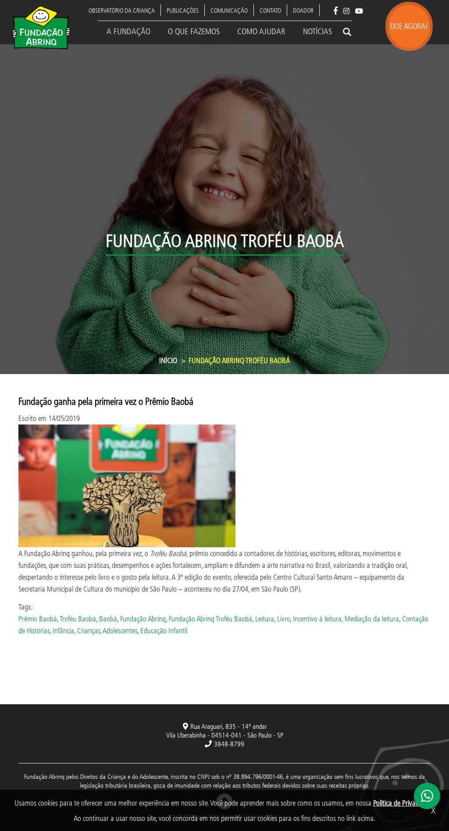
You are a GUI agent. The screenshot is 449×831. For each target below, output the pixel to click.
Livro (283, 618)
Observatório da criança (122, 10)
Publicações (183, 10)
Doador (303, 10)
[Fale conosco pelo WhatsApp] (427, 796)
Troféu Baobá (78, 618)
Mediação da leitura (372, 618)
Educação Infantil (163, 630)
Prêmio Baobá (37, 618)
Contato (270, 10)
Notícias (317, 31)
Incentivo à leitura (317, 618)
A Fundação (128, 31)
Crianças (88, 630)
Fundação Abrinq (143, 618)
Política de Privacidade (403, 802)
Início (168, 360)
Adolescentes (120, 630)
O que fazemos (194, 31)
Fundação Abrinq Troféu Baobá (210, 618)
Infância (63, 630)
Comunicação (229, 10)
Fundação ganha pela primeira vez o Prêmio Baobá (105, 401)
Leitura (264, 618)
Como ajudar (261, 31)
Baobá (108, 618)
